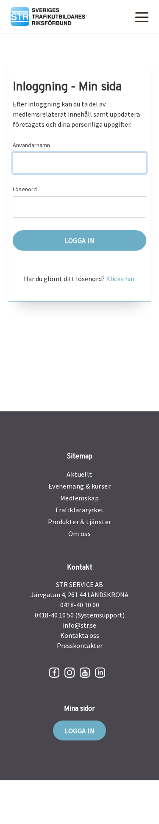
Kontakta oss (79, 635)
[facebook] (54, 673)
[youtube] (85, 673)
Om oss (79, 533)
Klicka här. (121, 278)
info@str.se (79, 625)
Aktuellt (79, 474)
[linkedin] (100, 673)
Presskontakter (80, 645)
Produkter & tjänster (80, 521)
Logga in (79, 730)
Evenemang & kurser (79, 486)
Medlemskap (79, 498)
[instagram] (69, 673)
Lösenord (25, 189)
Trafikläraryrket (79, 510)
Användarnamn (31, 145)
